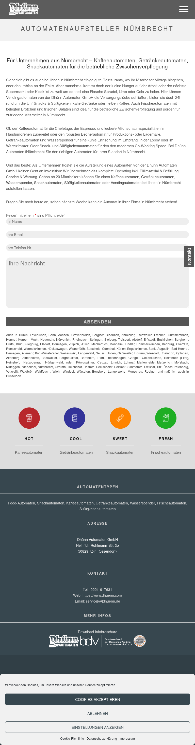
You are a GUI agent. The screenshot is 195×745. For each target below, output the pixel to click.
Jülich (85, 344)
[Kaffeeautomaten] (29, 419)
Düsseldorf (13, 376)
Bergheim (181, 339)
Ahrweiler (127, 335)
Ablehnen (97, 713)
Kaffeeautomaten (114, 60)
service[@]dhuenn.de (103, 601)
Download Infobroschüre (97, 631)
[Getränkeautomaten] (75, 419)
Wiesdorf (153, 353)
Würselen (83, 371)
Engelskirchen (137, 348)
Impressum (127, 738)
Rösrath (89, 367)
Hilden (111, 353)
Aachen (63, 335)
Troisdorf (124, 339)
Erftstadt (149, 339)
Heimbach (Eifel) (176, 357)
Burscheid (94, 348)
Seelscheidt (104, 367)
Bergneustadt (68, 357)
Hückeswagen (57, 348)
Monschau (135, 371)
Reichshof (75, 367)
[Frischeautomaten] (166, 419)
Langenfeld (86, 353)
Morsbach (181, 362)
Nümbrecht (45, 367)
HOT (29, 438)
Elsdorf (45, 344)
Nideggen (13, 367)
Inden (69, 362)
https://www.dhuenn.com (102, 595)
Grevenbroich (80, 335)
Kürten (121, 348)
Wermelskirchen (35, 348)
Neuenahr (47, 339)
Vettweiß (12, 371)
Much (34, 339)
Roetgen (150, 371)
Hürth (10, 344)
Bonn (52, 335)
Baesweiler (49, 357)
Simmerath (134, 367)
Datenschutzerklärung (102, 738)
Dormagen (59, 344)
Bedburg (168, 344)
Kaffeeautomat (31, 128)
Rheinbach (80, 339)
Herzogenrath (32, 362)
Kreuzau (102, 362)
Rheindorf (167, 353)
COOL (76, 438)
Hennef (11, 339)
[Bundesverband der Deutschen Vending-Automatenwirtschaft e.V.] (106, 645)
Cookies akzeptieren (97, 699)
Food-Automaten (21, 502)
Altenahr (27, 353)
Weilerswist (68, 353)
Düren (23, 335)
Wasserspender (19, 182)
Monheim (116, 344)
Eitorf (100, 357)
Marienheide (146, 362)
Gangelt (133, 357)
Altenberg (13, 357)
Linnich (116, 362)
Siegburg (31, 344)
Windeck (69, 371)
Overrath (182, 344)
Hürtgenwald (54, 362)
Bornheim (87, 357)
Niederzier (29, 367)
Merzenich (164, 362)
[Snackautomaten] (120, 419)
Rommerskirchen (148, 344)
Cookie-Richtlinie (72, 738)
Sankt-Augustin (159, 348)
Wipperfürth (77, 348)
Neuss (100, 353)
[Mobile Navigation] (183, 10)
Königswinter (85, 362)
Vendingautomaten (21, 97)
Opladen (182, 353)
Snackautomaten (47, 66)
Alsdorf (137, 339)
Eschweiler (144, 335)
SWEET (120, 438)
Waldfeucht (42, 371)
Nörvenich (63, 339)
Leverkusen (38, 335)
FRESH (166, 438)
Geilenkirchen (151, 357)
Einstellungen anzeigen (98, 727)
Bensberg (99, 371)
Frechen (160, 335)
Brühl (19, 344)
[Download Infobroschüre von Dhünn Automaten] (64, 645)
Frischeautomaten (156, 103)
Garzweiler (125, 353)
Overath (60, 367)
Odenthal (108, 348)
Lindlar (129, 344)
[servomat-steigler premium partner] (139, 645)
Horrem (139, 353)
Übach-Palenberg (176, 367)
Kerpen (23, 339)
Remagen (13, 353)
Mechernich (99, 344)
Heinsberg (13, 362)
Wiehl (56, 371)
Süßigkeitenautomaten (77, 145)
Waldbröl (26, 371)
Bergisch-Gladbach (105, 335)
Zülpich (74, 344)
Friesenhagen (116, 357)
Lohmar (129, 362)
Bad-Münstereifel (47, 353)
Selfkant (119, 367)
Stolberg (110, 339)
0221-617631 (101, 589)
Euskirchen (165, 339)
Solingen (96, 339)
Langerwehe (116, 371)
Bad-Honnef (179, 348)
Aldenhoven (30, 357)
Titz (159, 367)
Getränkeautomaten (162, 60)
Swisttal (149, 367)
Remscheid (14, 348)
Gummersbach (178, 335)
